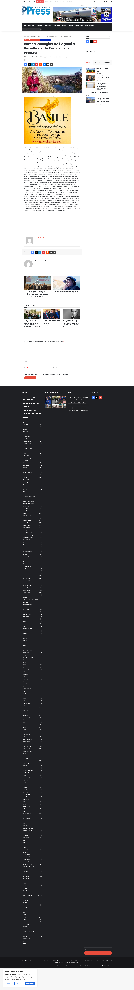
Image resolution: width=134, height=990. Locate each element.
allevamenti (25, 431)
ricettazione (25, 796)
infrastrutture (26, 652)
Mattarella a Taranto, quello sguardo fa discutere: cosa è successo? (51, 322)
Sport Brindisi (26, 873)
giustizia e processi (27, 623)
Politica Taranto (26, 748)
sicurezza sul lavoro (27, 830)
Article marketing (27, 458)
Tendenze (25, 902)
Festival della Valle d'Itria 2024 (30, 599)
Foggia (82, 399)
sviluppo (25, 890)
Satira (25, 885)
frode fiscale (26, 616)
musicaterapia (26, 703)
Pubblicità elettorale (27, 772)
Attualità (25, 467)
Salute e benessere (27, 804)
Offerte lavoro (26, 720)
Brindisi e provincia (27, 482)
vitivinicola (25, 936)
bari (75, 397)
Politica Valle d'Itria (27, 751)
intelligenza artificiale (28, 657)
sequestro (25, 816)
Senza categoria (27, 813)
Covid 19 (25, 510)
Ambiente (48, 25)
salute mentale (26, 806)
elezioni (24, 559)
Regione (37, 39)
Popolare (88, 62)
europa (24, 573)
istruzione (25, 662)
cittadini (25, 489)
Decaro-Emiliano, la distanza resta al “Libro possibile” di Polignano (102, 77)
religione (25, 789)
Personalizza (10, 983)
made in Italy (26, 669)
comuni (24, 498)
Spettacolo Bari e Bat (28, 854)
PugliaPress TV (89, 25)
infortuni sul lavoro (27, 650)
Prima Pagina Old (27, 760)
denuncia (25, 542)
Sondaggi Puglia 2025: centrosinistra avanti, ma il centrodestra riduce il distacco (102, 85)
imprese (25, 633)
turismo (24, 914)
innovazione (26, 655)
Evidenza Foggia (27, 587)
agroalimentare (26, 426)
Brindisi (79, 397)
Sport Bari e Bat (26, 871)
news (24, 705)
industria (25, 647)
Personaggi (25, 724)
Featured (25, 597)
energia (24, 563)
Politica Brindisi (26, 732)
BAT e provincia (26, 479)
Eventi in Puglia (26, 580)
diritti (24, 544)
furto (24, 619)
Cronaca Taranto (33, 36)
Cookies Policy (88, 965)
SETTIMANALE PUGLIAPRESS (30, 821)
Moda (24, 691)
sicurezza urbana (27, 833)
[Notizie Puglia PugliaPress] (36, 10)
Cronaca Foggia (26, 522)
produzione (25, 765)
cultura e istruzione (27, 532)
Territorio (25, 905)
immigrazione (26, 631)
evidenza (77, 399)
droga (24, 549)
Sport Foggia (26, 876)
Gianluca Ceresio (30, 60)
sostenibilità (25, 845)
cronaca (71, 399)
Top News (25, 907)
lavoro (24, 664)
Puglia (24, 775)
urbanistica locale (27, 924)
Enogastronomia (27, 566)
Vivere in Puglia (26, 938)
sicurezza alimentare (28, 828)
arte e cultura (26, 455)
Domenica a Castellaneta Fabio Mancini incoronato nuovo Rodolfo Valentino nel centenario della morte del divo (71, 1)
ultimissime (25, 917)
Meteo (24, 681)
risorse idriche (26, 799)
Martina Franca (77, 402)
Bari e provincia (26, 477)
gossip (24, 626)
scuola (24, 811)
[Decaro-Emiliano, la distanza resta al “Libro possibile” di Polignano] (90, 78)
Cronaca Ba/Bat (27, 515)
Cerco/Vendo (79, 25)
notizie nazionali (26, 717)
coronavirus (25, 508)
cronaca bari (26, 518)
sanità (24, 809)
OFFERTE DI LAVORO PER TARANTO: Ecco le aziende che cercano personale (97, 93)
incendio (25, 635)
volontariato (26, 941)
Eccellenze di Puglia (27, 551)
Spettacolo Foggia (27, 859)
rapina (24, 784)
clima (24, 491)
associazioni (26, 465)
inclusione (25, 643)
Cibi (25, 696)
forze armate (26, 609)
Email (26, 367)
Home (24, 25)
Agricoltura (25, 424)
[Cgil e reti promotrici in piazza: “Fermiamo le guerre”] (90, 70)
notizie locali (26, 715)
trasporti (25, 909)
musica (24, 700)
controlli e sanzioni (27, 506)
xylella (24, 943)
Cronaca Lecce (26, 525)
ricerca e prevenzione (28, 792)
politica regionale (27, 746)
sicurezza (25, 825)
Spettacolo (25, 852)
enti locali (25, 568)
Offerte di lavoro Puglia (68, 965)
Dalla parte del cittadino (28, 537)
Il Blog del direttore (27, 628)
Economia (57, 25)
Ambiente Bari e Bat (27, 436)
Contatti (81, 965)
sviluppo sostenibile (27, 893)
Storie (24, 883)
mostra (24, 698)
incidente (25, 640)
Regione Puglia (77, 407)
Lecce (70, 402)
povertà (24, 753)
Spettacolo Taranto (27, 864)
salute (24, 801)
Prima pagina (26, 758)
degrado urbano (26, 539)
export (24, 595)
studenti (25, 888)
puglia (70, 407)
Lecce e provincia (27, 667)
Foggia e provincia (27, 604)
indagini (24, 645)
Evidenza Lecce (26, 590)
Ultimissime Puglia (84, 410)
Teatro (24, 897)
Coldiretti (25, 494)
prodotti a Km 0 (26, 763)
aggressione (26, 422)
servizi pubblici (26, 818)
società (24, 842)
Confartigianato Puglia (28, 503)
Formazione (25, 607)
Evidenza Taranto (27, 592)
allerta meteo (26, 429)
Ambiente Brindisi (27, 438)
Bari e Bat (25, 474)
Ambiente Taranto (27, 446)
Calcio (24, 484)
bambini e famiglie (27, 472)
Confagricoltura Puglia (28, 501)
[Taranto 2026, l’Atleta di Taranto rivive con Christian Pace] (48, 402)
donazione (25, 547)
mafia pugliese (26, 672)
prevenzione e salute (28, 756)
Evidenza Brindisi (27, 585)
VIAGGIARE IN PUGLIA (28, 931)
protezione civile (27, 768)
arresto (24, 453)
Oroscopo (25, 722)
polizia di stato (85, 405)
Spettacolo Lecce (27, 861)
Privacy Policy (96, 965)
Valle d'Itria (25, 926)
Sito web (55, 367)
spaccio (24, 847)
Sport (64, 25)
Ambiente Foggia (27, 441)
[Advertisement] (52, 224)
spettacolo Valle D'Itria (28, 866)
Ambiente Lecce (27, 443)
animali (24, 450)
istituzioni (25, 659)
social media (26, 837)
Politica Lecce (26, 741)
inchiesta (25, 638)
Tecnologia (25, 900)
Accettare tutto (30, 983)
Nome (26, 361)
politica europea (27, 734)
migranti (25, 684)
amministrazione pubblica (29, 448)
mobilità (24, 686)
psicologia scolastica (28, 770)
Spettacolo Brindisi (27, 857)
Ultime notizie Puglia (73, 410)
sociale (24, 840)
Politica (39, 25)
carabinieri (85, 397)
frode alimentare (27, 614)
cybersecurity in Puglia (28, 535)
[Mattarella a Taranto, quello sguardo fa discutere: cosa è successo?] (51, 314)
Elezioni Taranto (26, 561)
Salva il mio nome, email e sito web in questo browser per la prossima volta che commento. (47, 374)
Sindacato (25, 835)
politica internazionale (28, 739)
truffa (24, 912)
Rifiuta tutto (19, 983)
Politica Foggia (26, 736)
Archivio (76, 965)
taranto (84, 407)
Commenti (107, 62)
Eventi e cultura (26, 578)
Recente (97, 62)
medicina (25, 676)
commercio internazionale (29, 496)
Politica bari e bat (27, 729)
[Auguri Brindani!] (55, 406)
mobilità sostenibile (27, 688)
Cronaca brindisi (27, 520)
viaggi (24, 929)
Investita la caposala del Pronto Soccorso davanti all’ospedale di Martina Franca (103, 100)
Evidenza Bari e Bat (27, 583)
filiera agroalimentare (28, 602)
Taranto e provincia (45, 39)
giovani (24, 621)
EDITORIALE (26, 556)
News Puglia (71, 405)
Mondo (24, 693)
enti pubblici (26, 571)
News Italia (25, 708)
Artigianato (25, 460)
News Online (26, 710)
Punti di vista (26, 782)
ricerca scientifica (27, 794)
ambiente (25, 434)
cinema (24, 486)
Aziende (25, 470)
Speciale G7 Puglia (27, 849)
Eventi (71, 25)
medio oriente (26, 679)
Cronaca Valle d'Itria (28, 530)
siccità (24, 823)
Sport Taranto (26, 881)
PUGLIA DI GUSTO (27, 777)
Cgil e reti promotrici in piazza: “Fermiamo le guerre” (102, 70)
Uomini (24, 921)
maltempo (25, 674)
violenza (25, 933)
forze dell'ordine (26, 611)
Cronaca (31, 25)
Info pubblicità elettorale (106, 965)
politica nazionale (27, 744)
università (25, 919)
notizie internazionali (28, 712)
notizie (78, 405)
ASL (24, 462)
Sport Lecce (26, 878)
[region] (20, 978)
